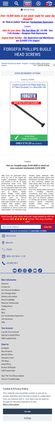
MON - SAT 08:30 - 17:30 (16, 256)
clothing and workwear (39, 200)
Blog (3, 312)
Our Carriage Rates (8, 293)
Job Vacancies (7, 319)
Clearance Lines (7, 358)
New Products (6, 351)
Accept (27, 411)
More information (11, 404)
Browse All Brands (8, 367)
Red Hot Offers (7, 354)
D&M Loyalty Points (8, 338)
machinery (9, 186)
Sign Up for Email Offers (10, 335)
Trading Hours (6, 306)
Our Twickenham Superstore (12, 316)
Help (3, 322)
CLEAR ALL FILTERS (27, 80)
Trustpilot (27, 26)
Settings (27, 418)
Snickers (37, 208)
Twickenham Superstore (41, 22)
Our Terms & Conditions (10, 290)
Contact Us (5, 287)
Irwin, (34, 190)
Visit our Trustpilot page (10, 379)
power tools (16, 184)
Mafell (23, 194)
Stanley (39, 190)
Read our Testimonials (10, 303)
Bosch (3, 194)
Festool (4, 196)
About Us (9, 242)
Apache (43, 208)
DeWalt (51, 208)
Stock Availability (7, 300)
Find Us (9, 249)
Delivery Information (9, 296)
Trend (17, 194)
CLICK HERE (32, 165)
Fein (12, 196)
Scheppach (12, 200)
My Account (11, 236)
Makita (15, 192)
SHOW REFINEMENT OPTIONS (27, 73)
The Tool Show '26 (30, 30)
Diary (3, 309)
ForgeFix (25, 63)
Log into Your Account (10, 332)
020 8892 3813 (12, 263)
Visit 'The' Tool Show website (12, 376)
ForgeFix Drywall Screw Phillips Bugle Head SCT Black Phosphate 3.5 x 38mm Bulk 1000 (29, 86)
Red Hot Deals (29, 10)
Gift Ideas (5, 361)
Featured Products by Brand (11, 63)
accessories (21, 186)
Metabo (10, 194)
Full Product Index (8, 370)
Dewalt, (23, 192)
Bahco (44, 190)
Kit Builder (5, 348)
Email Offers (6, 364)
